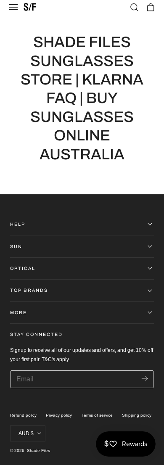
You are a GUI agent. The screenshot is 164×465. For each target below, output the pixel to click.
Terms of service (97, 415)
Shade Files (38, 450)
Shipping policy (136, 415)
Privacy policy (59, 415)
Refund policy (23, 415)
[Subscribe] (144, 378)
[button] (13, 7)
